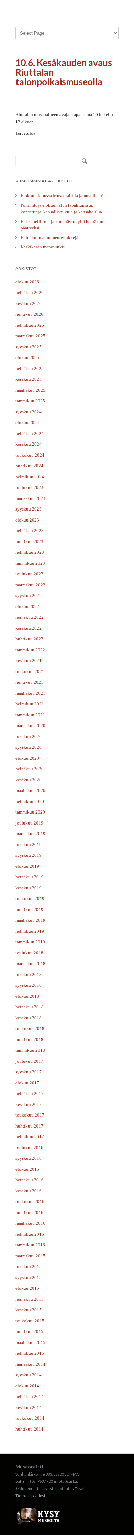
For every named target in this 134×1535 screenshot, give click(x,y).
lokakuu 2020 (28, 736)
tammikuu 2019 (30, 941)
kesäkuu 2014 (28, 1407)
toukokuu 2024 (29, 455)
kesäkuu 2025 (28, 379)
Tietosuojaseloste (31, 1495)
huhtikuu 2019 (29, 909)
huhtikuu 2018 (29, 1039)
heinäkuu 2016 (29, 1180)
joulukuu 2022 (29, 573)
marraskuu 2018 (30, 963)
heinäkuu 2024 (29, 433)
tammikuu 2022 (30, 649)
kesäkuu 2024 (28, 444)
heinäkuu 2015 (29, 1299)
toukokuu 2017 (29, 1115)
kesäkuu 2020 (28, 779)
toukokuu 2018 (29, 1028)
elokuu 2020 (27, 758)
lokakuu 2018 (28, 974)
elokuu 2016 (27, 1169)
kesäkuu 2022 (28, 628)
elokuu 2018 (27, 996)
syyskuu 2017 (28, 1071)
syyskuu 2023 (28, 509)
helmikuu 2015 (29, 1353)
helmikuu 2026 (29, 325)
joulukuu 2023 (29, 487)
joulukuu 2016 (29, 1147)
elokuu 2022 (27, 606)
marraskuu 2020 (30, 725)
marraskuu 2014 (30, 1364)
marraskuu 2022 (30, 584)
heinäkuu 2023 (29, 530)
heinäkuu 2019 (29, 876)
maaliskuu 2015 (30, 1342)
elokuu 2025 (27, 357)
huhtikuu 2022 (29, 638)
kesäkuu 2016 (28, 1191)
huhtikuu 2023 (29, 541)
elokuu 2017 (27, 1082)
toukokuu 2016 (29, 1201)
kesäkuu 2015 (28, 1309)
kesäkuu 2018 (28, 1017)
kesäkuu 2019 (28, 887)
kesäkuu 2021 (28, 660)
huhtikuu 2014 (29, 1429)
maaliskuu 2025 (30, 390)
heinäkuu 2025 (29, 368)
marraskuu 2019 (30, 833)
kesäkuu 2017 (28, 1104)
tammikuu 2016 (30, 1244)
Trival (80, 1488)
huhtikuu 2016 (29, 1212)
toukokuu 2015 (29, 1320)
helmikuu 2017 (29, 1136)
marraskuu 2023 (30, 498)
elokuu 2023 (27, 520)
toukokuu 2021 (29, 671)
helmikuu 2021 (29, 703)
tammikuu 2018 (30, 1050)
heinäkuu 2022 (29, 617)
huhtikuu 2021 (29, 682)
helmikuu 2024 (29, 476)
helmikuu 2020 (29, 801)
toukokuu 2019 (29, 898)
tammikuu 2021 (30, 714)
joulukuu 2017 (29, 1061)
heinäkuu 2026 (29, 292)
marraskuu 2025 (30, 335)
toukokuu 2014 (29, 1418)
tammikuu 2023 (30, 563)
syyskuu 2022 (28, 595)
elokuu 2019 (27, 866)
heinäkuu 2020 (29, 768)
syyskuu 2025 (28, 346)
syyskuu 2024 (28, 411)
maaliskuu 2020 (30, 790)
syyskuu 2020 (28, 747)
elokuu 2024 (27, 422)
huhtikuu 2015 (29, 1331)
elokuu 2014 (27, 1385)
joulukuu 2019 (29, 823)
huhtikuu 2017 (29, 1126)
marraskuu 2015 (30, 1255)
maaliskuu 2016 (30, 1223)
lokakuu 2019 (28, 844)
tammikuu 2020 (30, 812)
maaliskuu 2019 (30, 920)
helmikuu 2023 (29, 552)
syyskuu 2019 (28, 855)
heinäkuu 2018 (29, 1006)
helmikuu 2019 (29, 931)
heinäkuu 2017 (29, 1093)
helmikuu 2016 (29, 1234)
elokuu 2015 (27, 1288)
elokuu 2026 (27, 281)
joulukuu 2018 (29, 952)
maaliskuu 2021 (30, 693)
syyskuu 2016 (28, 1158)
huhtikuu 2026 (29, 314)
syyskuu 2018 (28, 985)
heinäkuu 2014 (29, 1396)
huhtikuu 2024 (29, 465)
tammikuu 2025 (30, 400)
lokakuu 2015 (28, 1266)
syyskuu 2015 (28, 1277)
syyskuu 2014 (28, 1374)
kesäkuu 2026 (28, 303)
